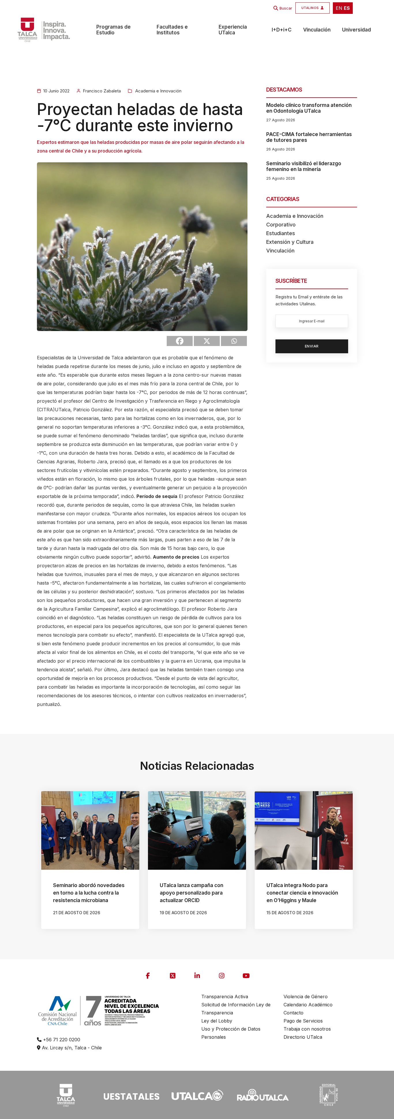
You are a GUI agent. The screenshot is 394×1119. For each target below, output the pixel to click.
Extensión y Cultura (290, 242)
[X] (207, 341)
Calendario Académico (308, 1005)
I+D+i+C (282, 30)
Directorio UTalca (303, 1037)
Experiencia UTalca (233, 30)
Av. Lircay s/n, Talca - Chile (71, 1048)
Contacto (293, 1013)
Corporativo (281, 225)
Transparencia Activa (224, 996)
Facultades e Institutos (172, 30)
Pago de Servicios (303, 1021)
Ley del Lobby (216, 1021)
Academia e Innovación (157, 91)
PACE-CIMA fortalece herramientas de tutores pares (309, 137)
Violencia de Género (306, 996)
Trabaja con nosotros (307, 1029)
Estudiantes (280, 233)
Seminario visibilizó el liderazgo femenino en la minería (303, 166)
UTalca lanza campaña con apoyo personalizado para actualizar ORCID (191, 892)
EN (339, 8)
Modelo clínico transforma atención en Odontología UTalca (309, 108)
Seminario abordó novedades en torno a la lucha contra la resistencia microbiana (89, 892)
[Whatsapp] (234, 341)
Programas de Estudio (113, 30)
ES (347, 8)
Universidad (356, 30)
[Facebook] (180, 341)
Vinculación (317, 30)
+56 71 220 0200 (61, 1039)
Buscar (285, 8)
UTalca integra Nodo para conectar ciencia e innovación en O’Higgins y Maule (302, 892)
